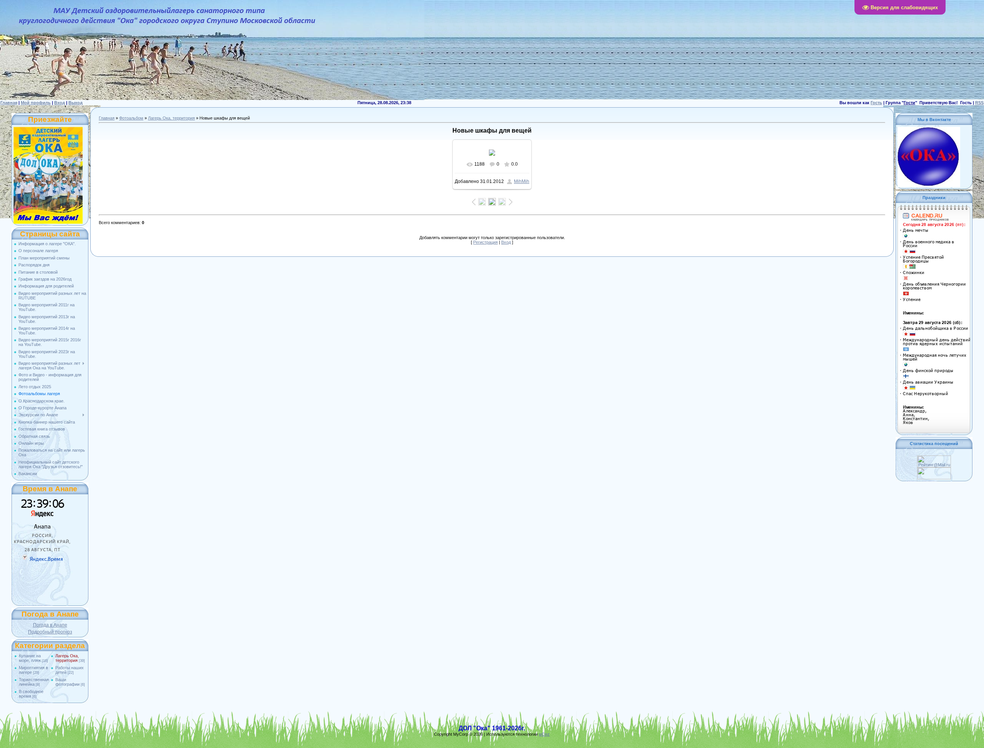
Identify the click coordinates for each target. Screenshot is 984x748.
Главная (8, 102)
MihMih (521, 181)
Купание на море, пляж (30, 658)
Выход (75, 102)
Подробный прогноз (50, 632)
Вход (59, 102)
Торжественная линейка (34, 681)
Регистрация (485, 242)
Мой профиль (36, 102)
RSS (979, 102)
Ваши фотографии (67, 681)
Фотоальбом (131, 118)
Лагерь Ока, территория (67, 658)
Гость (876, 102)
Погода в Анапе (50, 625)
